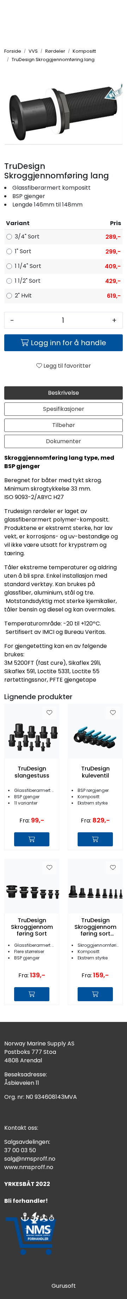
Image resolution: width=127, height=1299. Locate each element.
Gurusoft (64, 1286)
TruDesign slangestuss (31, 772)
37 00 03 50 (20, 1150)
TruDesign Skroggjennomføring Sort (32, 927)
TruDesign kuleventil (95, 772)
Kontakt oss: (21, 1128)
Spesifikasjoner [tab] (63, 409)
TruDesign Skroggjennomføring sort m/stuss (95, 927)
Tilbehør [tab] (63, 425)
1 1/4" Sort (28, 266)
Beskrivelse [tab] (63, 393)
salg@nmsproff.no (29, 1159)
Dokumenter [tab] (63, 441)
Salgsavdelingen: (27, 1142)
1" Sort (23, 251)
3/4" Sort (27, 236)
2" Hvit (23, 295)
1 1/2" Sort (28, 281)
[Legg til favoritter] (49, 713)
